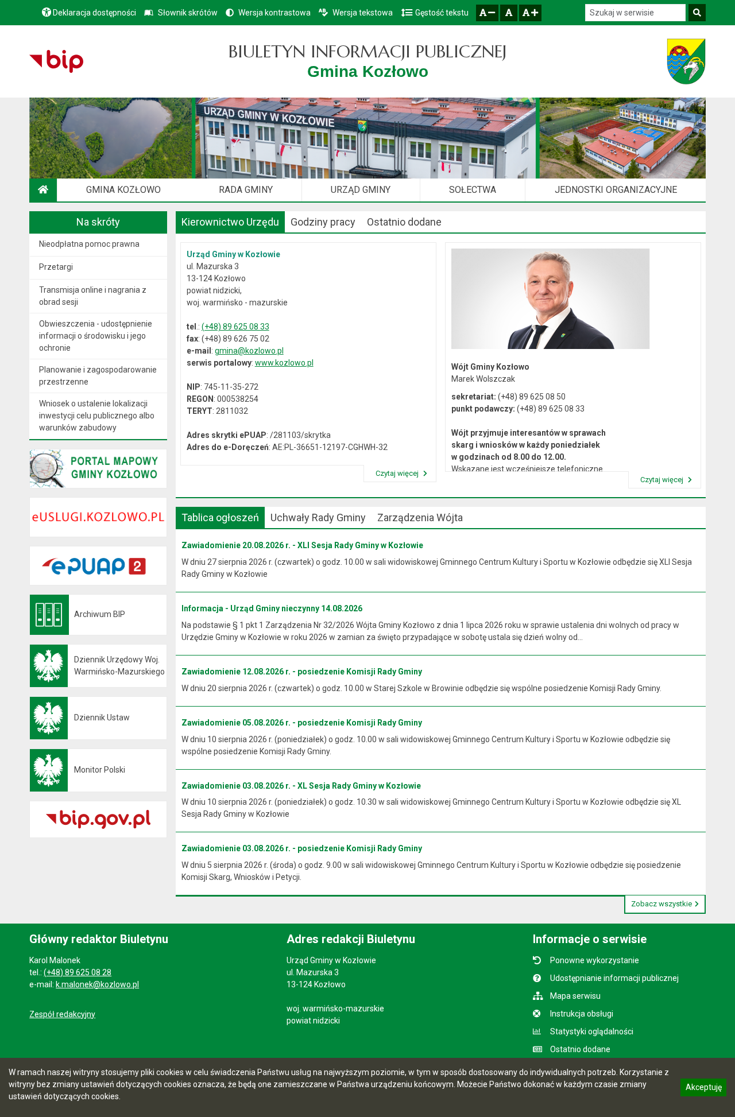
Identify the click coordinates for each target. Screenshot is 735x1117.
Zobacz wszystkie (661, 903)
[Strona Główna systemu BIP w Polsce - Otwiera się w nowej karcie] (56, 61)
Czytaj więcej (398, 473)
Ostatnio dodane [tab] (404, 222)
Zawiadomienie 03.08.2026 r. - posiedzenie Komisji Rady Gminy (301, 848)
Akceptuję (703, 1089)
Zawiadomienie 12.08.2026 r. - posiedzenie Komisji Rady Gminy (301, 671)
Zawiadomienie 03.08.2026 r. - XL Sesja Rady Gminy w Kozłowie (301, 785)
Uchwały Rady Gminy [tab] (318, 517)
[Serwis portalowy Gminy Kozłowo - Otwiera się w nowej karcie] (686, 61)
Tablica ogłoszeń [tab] (220, 517)
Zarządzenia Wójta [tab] (420, 517)
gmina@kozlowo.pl (249, 350)
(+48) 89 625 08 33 (235, 326)
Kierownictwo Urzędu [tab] (230, 222)
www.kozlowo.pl (284, 362)
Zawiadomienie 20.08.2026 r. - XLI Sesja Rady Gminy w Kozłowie (302, 545)
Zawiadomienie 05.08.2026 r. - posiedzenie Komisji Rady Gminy (301, 722)
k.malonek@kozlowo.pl (97, 984)
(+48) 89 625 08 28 (77, 972)
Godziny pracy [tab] (323, 222)
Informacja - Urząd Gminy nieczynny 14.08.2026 (271, 608)
